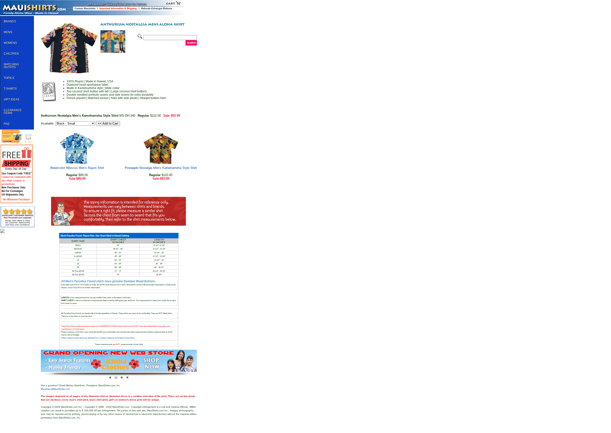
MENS (8, 32)
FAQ (6, 123)
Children (11, 53)
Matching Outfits (11, 66)
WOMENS (10, 43)
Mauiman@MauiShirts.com (55, 389)
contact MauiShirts (75, 288)
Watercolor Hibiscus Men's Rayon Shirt (77, 168)
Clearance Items (13, 112)
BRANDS (10, 21)
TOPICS (9, 78)
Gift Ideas (11, 99)
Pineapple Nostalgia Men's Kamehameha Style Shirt (161, 168)
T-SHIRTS (10, 88)
